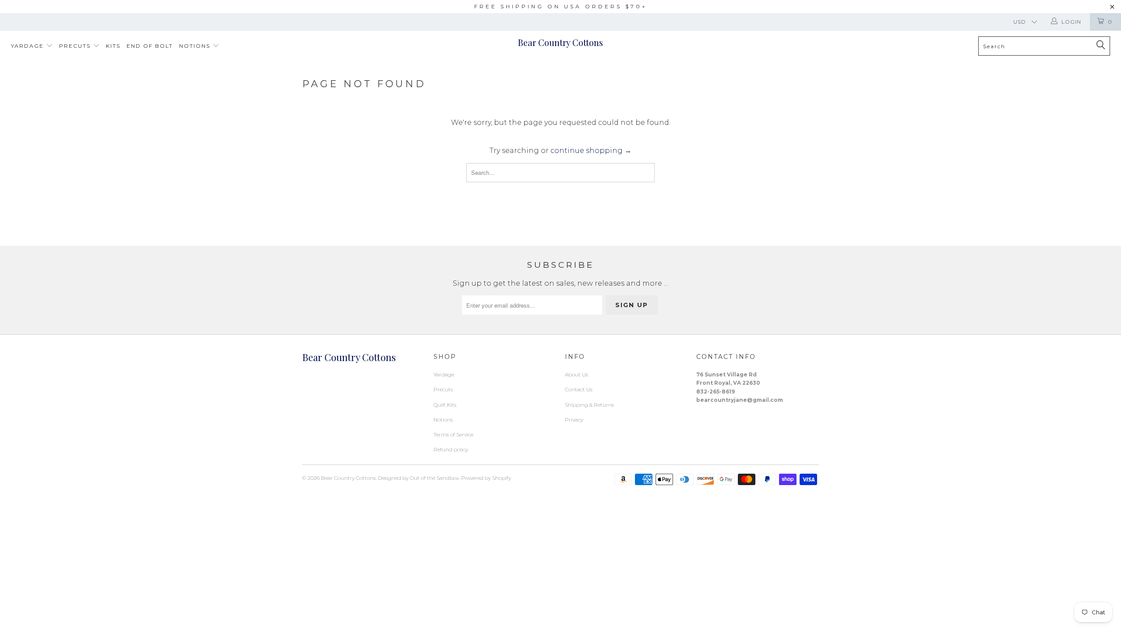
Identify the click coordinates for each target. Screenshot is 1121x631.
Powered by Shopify (486, 478)
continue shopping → (590, 150)
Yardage (28, 46)
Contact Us (578, 389)
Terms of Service (453, 434)
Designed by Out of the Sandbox (418, 478)
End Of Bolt (150, 46)
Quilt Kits (445, 404)
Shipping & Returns (589, 404)
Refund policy (451, 449)
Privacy (574, 419)
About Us (576, 374)
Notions (195, 46)
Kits (113, 46)
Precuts (76, 46)
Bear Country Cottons (560, 42)
